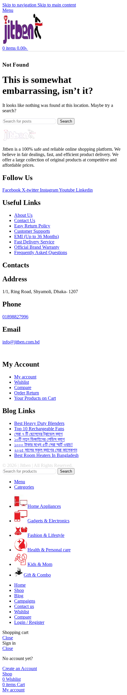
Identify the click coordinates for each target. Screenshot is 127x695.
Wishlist (21, 382)
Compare (22, 387)
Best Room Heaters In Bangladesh (46, 455)
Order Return (26, 392)
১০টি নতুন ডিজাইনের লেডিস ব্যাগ (39, 439)
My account (25, 376)
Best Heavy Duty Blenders (39, 423)
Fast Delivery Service (34, 241)
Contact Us (24, 220)
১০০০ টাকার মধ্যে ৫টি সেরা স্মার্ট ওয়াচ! (43, 444)
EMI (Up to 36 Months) (36, 236)
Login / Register (29, 622)
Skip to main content (57, 4)
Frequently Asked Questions (40, 252)
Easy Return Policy (32, 225)
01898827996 (15, 316)
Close (7, 637)
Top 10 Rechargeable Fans (39, 428)
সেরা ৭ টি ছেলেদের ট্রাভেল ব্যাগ (38, 433)
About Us (23, 215)
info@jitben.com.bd (21, 341)
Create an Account (19, 668)
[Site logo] (23, 42)
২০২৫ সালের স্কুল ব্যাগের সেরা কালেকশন (45, 449)
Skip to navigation (20, 4)
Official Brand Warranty (36, 247)
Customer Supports (32, 231)
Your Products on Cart (35, 398)
